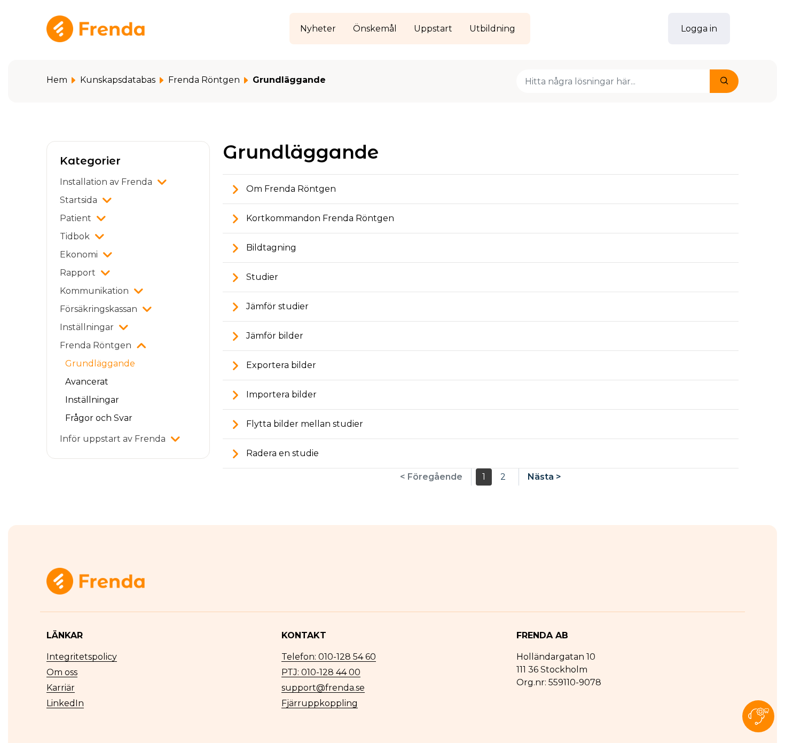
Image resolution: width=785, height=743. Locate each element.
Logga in (699, 29)
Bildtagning (270, 248)
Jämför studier (276, 306)
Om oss (61, 672)
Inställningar (92, 400)
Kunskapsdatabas (117, 80)
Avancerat (86, 382)
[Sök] (724, 81)
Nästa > (544, 477)
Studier (261, 277)
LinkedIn (65, 703)
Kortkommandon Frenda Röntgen (319, 218)
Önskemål (375, 29)
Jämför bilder (273, 336)
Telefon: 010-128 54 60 (328, 657)
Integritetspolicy (81, 657)
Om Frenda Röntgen (290, 189)
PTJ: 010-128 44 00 (320, 672)
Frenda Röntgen (204, 80)
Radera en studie (281, 453)
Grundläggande (100, 363)
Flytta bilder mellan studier (303, 424)
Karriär (60, 688)
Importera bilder (280, 394)
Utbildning (492, 29)
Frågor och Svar (98, 418)
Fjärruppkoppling (319, 703)
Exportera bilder (280, 365)
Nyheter (318, 29)
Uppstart (433, 29)
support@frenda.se (323, 688)
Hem (56, 80)
